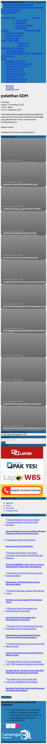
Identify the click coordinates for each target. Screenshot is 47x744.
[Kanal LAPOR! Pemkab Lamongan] (8, 727)
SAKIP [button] (16, 40)
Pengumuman (12, 510)
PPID (3, 40)
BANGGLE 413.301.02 (16, 61)
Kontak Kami (21, 28)
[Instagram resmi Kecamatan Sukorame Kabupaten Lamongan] (17, 727)
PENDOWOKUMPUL (15, 71)
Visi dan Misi (20, 22)
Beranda (5, 17)
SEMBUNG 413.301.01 (16, 74)
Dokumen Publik (33, 30)
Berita (8, 505)
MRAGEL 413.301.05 (15, 69)
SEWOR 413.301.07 (15, 76)
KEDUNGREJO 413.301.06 (17, 66)
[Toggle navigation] (2, 15)
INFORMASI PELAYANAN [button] (12, 48)
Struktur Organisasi (24, 25)
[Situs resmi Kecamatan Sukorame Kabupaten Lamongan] (3, 727)
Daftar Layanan (13, 38)
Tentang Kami (21, 20)
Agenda (9, 503)
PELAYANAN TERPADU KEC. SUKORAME (24, 53)
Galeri (37, 17)
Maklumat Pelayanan (15, 33)
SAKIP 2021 (23, 43)
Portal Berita (6, 697)
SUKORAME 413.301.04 (16, 79)
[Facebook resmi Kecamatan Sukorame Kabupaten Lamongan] (13, 727)
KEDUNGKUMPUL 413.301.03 (19, 63)
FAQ (9, 40)
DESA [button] (3, 58)
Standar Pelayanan (14, 35)
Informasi (10, 88)
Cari (3, 442)
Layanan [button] (5, 30)
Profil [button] (13, 17)
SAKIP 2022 (23, 45)
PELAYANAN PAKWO (15, 51)
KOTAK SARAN (7, 56)
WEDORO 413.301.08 (15, 81)
